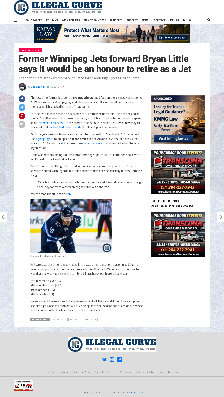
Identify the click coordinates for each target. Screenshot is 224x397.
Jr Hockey (116, 20)
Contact (159, 20)
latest (73, 319)
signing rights (44, 138)
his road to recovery (51, 122)
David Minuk (38, 87)
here (69, 194)
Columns (52, 20)
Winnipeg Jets (71, 20)
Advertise (111, 372)
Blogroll (140, 372)
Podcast (132, 20)
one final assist (94, 143)
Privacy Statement (169, 372)
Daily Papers (33, 20)
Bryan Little (59, 319)
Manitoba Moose (95, 20)
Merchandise (126, 372)
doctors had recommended (66, 127)
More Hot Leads (136, 392)
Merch (146, 20)
